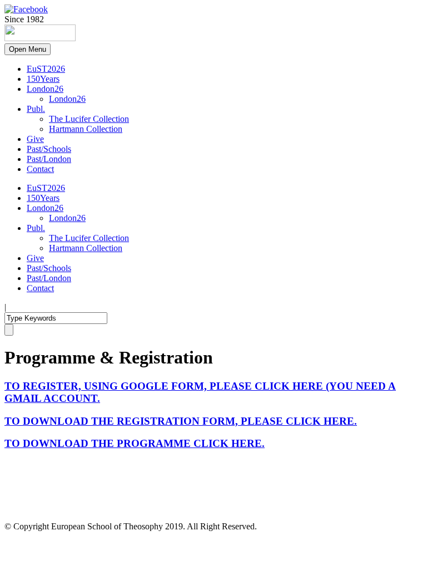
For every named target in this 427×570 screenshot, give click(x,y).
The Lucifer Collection (89, 119)
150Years (43, 78)
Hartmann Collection (85, 129)
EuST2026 (46, 68)
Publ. (36, 109)
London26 (45, 89)
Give (35, 139)
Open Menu (27, 49)
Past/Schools (49, 149)
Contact (40, 169)
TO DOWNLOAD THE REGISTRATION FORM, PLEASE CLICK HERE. (180, 421)
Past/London (49, 159)
